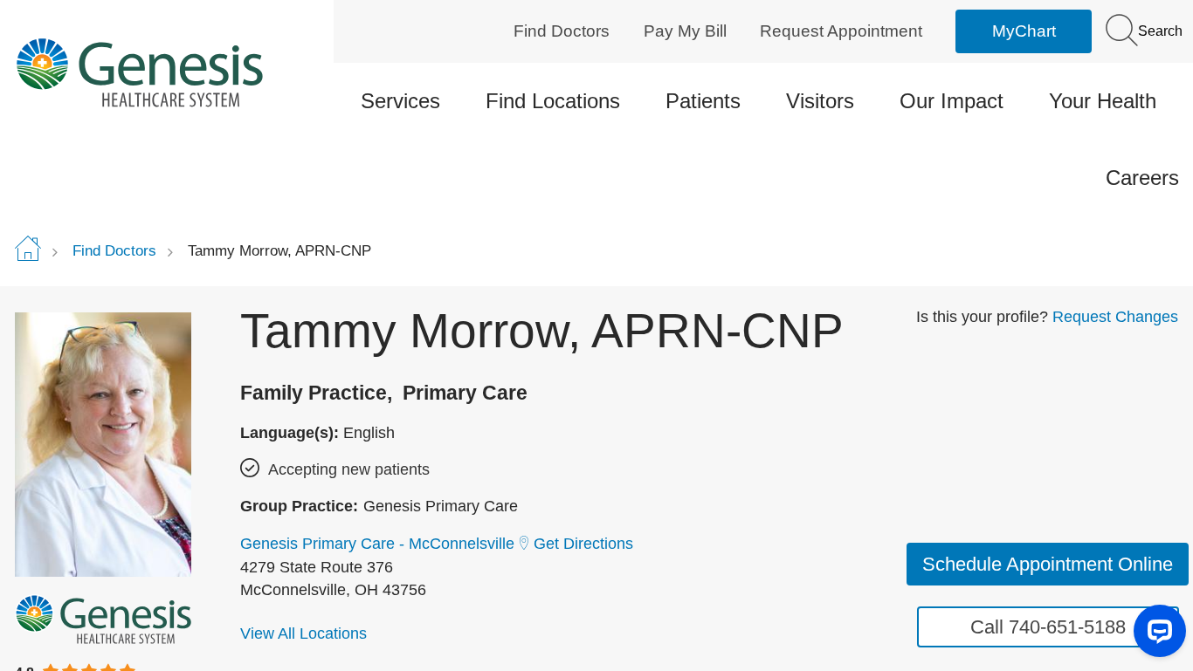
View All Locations (303, 633)
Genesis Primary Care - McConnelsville (377, 543)
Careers (1142, 177)
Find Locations (553, 101)
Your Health (1102, 101)
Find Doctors (562, 31)
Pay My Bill (685, 31)
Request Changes (1115, 316)
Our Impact (951, 101)
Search (1158, 31)
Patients (703, 101)
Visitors (820, 101)
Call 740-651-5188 (1048, 627)
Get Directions (583, 543)
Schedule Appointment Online (1047, 564)
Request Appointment (841, 31)
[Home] (152, 72)
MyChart (1024, 31)
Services (400, 101)
